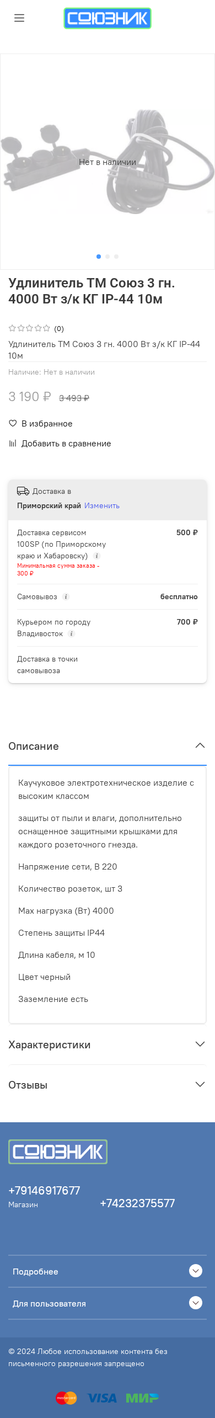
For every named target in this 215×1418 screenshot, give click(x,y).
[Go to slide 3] (116, 256)
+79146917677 (44, 1190)
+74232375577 (137, 1203)
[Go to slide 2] (107, 256)
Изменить (102, 505)
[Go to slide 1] (98, 256)
